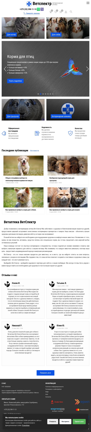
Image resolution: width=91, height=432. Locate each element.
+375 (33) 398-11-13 (28, 9)
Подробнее (26, 425)
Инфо (47, 392)
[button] (86, 68)
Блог (47, 394)
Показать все (45, 373)
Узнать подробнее (15, 77)
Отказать (52, 421)
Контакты (48, 397)
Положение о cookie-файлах (53, 389)
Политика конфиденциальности (54, 386)
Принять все (79, 421)
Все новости (34, 151)
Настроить (65, 421)
